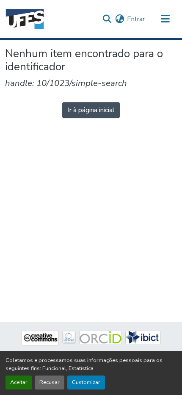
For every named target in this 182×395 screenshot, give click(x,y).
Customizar (86, 382)
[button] (24, 19)
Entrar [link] (136, 19)
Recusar (49, 382)
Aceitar (19, 382)
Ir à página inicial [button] (91, 110)
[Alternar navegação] (165, 19)
